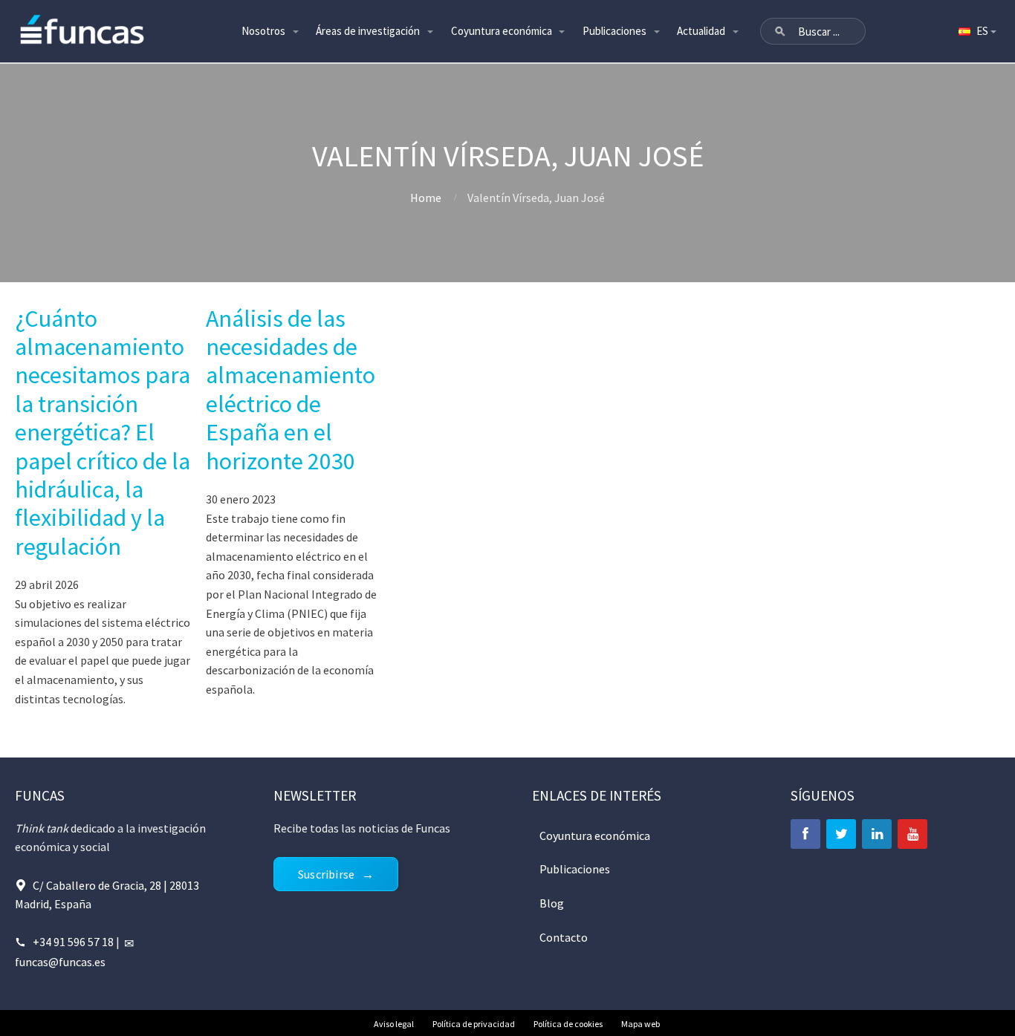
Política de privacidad (473, 1023)
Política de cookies (568, 1023)
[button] (780, 31)
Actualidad (701, 31)
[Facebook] (805, 834)
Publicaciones (614, 31)
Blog (551, 903)
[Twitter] (841, 834)
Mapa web (640, 1023)
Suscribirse (326, 874)
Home (425, 197)
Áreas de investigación (368, 31)
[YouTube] (912, 834)
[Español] (976, 31)
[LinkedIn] (877, 834)
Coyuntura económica (501, 31)
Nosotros (263, 31)
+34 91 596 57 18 (73, 941)
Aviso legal (394, 1023)
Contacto (563, 937)
